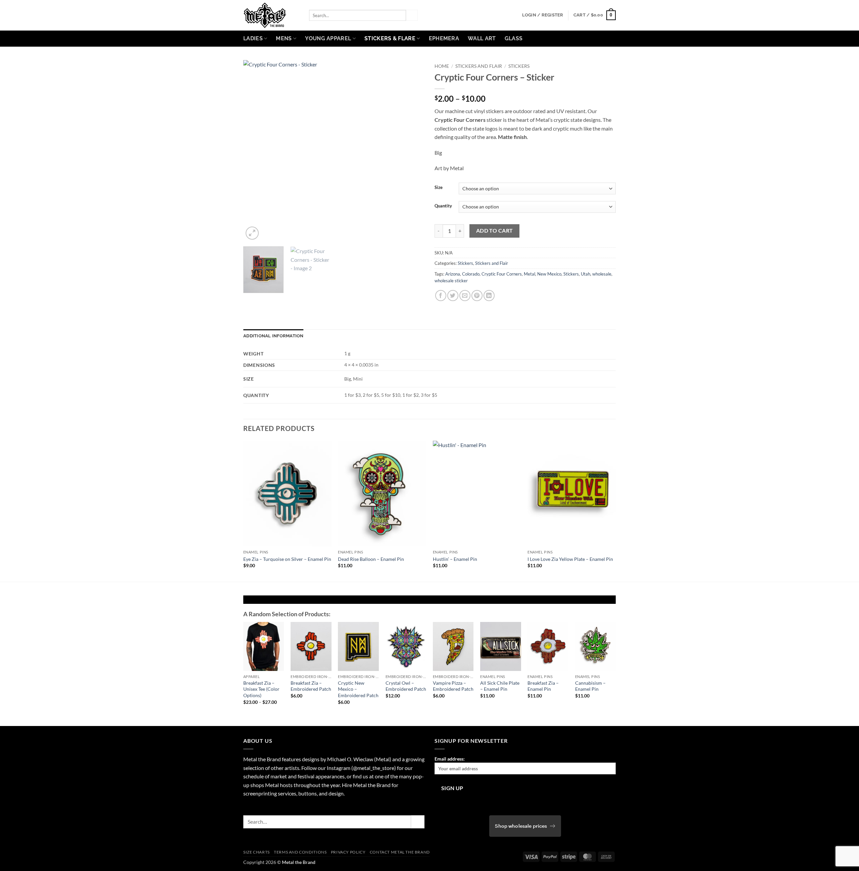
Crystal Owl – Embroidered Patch (406, 686)
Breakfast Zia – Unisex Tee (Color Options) (261, 689)
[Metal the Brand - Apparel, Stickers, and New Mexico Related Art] (271, 15)
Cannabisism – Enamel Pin (590, 686)
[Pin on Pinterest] (477, 295)
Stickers (518, 66)
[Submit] (411, 15)
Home (442, 66)
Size (439, 187)
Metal (529, 274)
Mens (284, 38)
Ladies (253, 38)
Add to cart (494, 231)
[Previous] (255, 151)
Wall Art (482, 38)
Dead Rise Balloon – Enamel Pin (371, 559)
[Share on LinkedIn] (489, 295)
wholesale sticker (451, 280)
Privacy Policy (348, 852)
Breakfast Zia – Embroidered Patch (311, 686)
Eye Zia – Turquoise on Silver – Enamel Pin (287, 559)
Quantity (443, 206)
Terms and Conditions (300, 852)
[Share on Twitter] (452, 295)
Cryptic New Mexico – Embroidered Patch (358, 689)
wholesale (601, 274)
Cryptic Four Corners (502, 274)
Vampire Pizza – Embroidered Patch (453, 686)
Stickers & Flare (389, 38)
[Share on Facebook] (440, 295)
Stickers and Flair (478, 66)
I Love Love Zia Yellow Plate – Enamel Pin (570, 559)
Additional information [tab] (273, 335)
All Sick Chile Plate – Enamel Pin (499, 686)
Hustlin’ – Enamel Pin (455, 559)
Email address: (450, 759)
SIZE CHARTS (256, 852)
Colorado (470, 274)
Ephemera (444, 38)
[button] (542, 15)
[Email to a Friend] (464, 295)
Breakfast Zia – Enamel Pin (543, 686)
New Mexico (549, 274)
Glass (514, 38)
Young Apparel (328, 38)
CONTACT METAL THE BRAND (400, 852)
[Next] (412, 151)
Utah (585, 274)
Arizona (452, 274)
